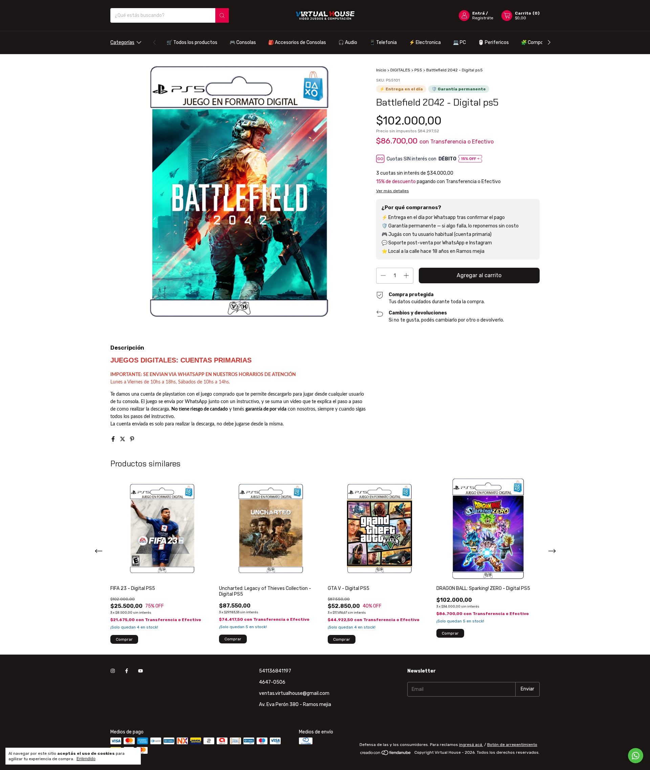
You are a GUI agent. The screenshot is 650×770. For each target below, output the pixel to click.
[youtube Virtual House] (140, 671)
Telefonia (383, 42)
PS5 (418, 70)
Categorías (122, 42)
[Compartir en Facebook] (113, 439)
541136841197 (275, 671)
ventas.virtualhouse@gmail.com (294, 693)
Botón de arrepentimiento (512, 744)
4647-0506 (272, 682)
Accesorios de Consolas (297, 42)
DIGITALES (400, 70)
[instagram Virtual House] (112, 671)
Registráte (482, 18)
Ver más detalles (392, 191)
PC (459, 42)
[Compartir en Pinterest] (132, 439)
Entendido (86, 758)
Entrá (478, 13)
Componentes (540, 42)
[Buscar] (222, 15)
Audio (347, 42)
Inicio (381, 70)
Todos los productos (192, 42)
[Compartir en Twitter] (123, 439)
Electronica (425, 42)
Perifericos (493, 42)
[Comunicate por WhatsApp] (635, 755)
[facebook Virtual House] (126, 671)
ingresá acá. (471, 744)
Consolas (243, 42)
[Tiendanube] (386, 754)
